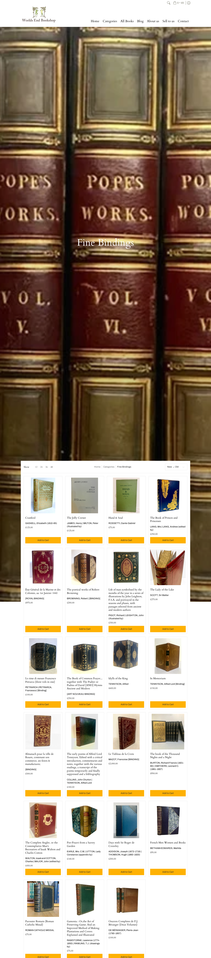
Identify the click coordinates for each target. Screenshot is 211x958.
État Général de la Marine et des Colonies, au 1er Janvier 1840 (42, 591)
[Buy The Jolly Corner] (84, 495)
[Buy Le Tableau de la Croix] (126, 731)
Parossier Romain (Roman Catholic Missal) (39, 923)
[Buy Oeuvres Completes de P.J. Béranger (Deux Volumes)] (126, 899)
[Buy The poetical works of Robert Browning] (84, 567)
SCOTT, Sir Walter (159, 595)
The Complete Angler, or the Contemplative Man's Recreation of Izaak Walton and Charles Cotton (42, 848)
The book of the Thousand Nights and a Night (165, 755)
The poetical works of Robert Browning (83, 591)
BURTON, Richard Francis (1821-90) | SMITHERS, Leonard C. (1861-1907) (167, 766)
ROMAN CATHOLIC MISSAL (39, 930)
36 (46, 467)
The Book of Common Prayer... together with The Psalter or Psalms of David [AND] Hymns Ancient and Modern (84, 683)
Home (97, 467)
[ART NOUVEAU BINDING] (81, 694)
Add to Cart (43, 540)
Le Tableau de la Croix (121, 754)
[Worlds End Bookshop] (39, 14)
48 (52, 467)
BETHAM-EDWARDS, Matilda (165, 848)
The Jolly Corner (76, 518)
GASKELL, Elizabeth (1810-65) (41, 523)
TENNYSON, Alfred (118, 684)
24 (41, 467)
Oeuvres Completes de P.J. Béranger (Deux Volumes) (123, 923)
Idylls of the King (118, 678)
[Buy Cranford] (43, 495)
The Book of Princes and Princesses (164, 519)
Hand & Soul (116, 518)
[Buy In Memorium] (168, 656)
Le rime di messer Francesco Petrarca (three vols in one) (40, 680)
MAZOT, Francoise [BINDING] (124, 759)
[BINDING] (30, 769)
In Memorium (158, 678)
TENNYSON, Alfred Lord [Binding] (167, 684)
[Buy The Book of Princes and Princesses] (168, 495)
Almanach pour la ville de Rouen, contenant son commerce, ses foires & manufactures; (39, 759)
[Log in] (189, 3)
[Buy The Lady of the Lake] (168, 567)
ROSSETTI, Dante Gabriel (122, 523)
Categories (108, 467)
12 (36, 467)
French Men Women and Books (168, 842)
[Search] (168, 3)
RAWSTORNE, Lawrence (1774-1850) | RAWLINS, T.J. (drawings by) (83, 943)
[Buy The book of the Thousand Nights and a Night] (168, 731)
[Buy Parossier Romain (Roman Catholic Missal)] (43, 899)
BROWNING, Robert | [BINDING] (83, 598)
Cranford (30, 518)
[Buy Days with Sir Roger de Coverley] (126, 820)
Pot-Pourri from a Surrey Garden (81, 844)
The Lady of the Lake (162, 589)
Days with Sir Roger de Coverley (121, 844)
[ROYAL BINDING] (34, 598)
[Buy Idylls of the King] (126, 656)
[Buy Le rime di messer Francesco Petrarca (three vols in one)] (43, 656)
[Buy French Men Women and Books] (168, 820)
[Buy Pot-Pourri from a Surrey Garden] (84, 820)
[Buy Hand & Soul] (126, 495)
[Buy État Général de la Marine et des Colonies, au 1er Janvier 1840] (43, 567)
